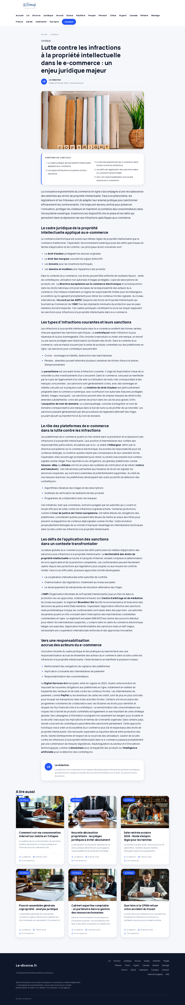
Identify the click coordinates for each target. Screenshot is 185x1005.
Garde (29, 21)
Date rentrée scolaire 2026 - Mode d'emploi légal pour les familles (138, 836)
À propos (54, 21)
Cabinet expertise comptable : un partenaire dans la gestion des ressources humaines (90, 909)
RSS (167, 974)
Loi (27, 15)
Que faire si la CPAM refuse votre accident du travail (141, 907)
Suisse (69, 15)
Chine (113, 15)
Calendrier (41, 21)
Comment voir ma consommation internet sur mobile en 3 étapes (40, 834)
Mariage (155, 15)
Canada (133, 15)
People (92, 15)
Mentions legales (155, 974)
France (19, 21)
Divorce (36, 15)
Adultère (80, 15)
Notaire (144, 15)
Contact (69, 21)
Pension (103, 15)
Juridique (48, 15)
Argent (122, 15)
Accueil (19, 15)
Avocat (59, 15)
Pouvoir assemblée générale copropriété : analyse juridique (38, 907)
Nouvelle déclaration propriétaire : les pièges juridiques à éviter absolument (90, 836)
